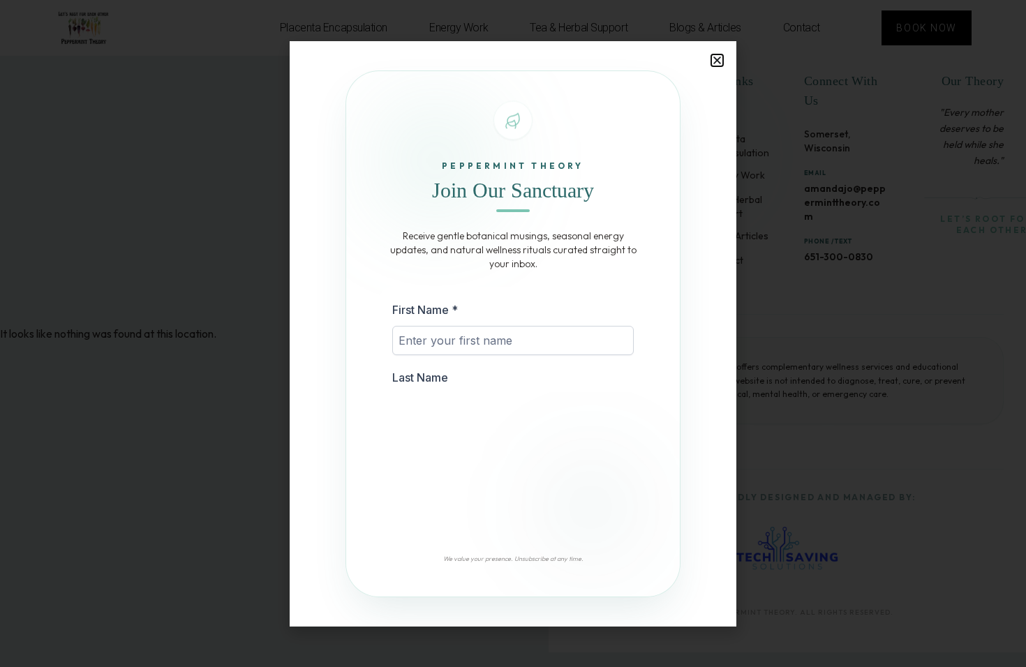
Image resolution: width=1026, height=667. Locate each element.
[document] (513, 333)
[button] (717, 60)
